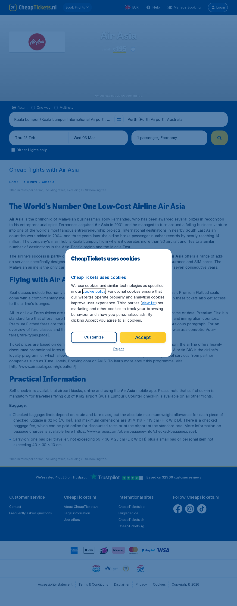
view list (149, 303)
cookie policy (94, 291)
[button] (118, 349)
